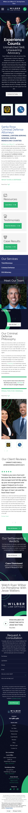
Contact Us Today (12, 94)
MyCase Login (14, 745)
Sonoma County (14, 782)
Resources (14, 734)
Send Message (14, 703)
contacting (10, 363)
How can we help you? (7, 678)
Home (14, 725)
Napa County (14, 780)
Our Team (14, 728)
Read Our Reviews (10, 225)
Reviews (14, 739)
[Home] (13, 9)
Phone (3, 665)
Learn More (8, 204)
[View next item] (5, 118)
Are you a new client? (7, 674)
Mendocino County (14, 778)
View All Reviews (12, 528)
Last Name (4, 660)
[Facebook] (14, 789)
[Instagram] (17, 789)
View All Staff (12, 324)
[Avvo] (10, 789)
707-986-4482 (14, 718)
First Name (4, 656)
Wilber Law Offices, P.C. (9, 144)
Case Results (14, 737)
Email (2, 669)
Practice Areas (14, 731)
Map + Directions (9, 763)
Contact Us (14, 748)
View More (8, 247)
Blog (14, 742)
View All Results (12, 555)
